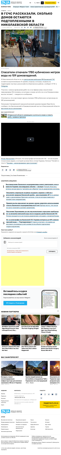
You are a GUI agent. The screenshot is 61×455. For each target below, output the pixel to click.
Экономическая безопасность (20, 427)
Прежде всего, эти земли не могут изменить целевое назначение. (32, 205)
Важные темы (6, 6)
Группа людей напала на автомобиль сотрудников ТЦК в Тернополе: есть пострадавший (36, 379)
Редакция (3, 396)
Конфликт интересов (21, 424)
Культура (32, 429)
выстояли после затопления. (11, 108)
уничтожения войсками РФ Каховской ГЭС (39, 79)
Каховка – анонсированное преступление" (22, 163)
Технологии (33, 422)
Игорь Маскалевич (8, 158)
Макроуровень (4, 424)
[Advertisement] (22, 271)
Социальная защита (21, 420)
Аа (42, 2)
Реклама (3, 398)
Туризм (47, 426)
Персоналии (19, 430)
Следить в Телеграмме (16, 303)
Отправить (52, 251)
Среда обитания (34, 424)
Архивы (3, 393)
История (47, 422)
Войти (38, 2)
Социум (47, 420)
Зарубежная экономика (22, 422)
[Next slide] (59, 6)
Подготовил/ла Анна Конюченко (13, 175)
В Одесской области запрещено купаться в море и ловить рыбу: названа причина (30, 116)
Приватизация (5, 429)
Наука (32, 420)
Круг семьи (48, 424)
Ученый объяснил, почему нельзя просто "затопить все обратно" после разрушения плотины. (33, 186)
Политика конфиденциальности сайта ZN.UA (49, 448)
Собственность (49, 429)
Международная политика (8, 422)
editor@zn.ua (17, 403)
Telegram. (4, 86)
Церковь (32, 426)
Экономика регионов (6, 431)
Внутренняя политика (6, 420)
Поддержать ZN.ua (50, 2)
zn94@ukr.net (33, 399)
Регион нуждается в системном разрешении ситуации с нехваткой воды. (32, 213)
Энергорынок (4, 426)
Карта (2, 405)
